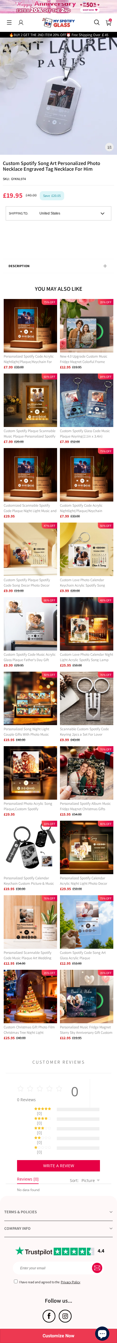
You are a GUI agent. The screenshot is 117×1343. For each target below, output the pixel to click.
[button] (9, 22)
